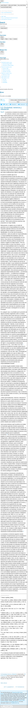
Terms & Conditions (5, 701)
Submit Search (4, 28)
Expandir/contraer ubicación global (26, 104)
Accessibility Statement (14, 701)
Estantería (14, 104)
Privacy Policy (22, 700)
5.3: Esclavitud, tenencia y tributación (8, 674)
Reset (2, 37)
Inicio (6, 104)
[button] (5, 80)
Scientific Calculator (7, 71)
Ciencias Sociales (24, 104)
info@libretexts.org (15, 702)
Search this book (3, 24)
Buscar (2, 706)
